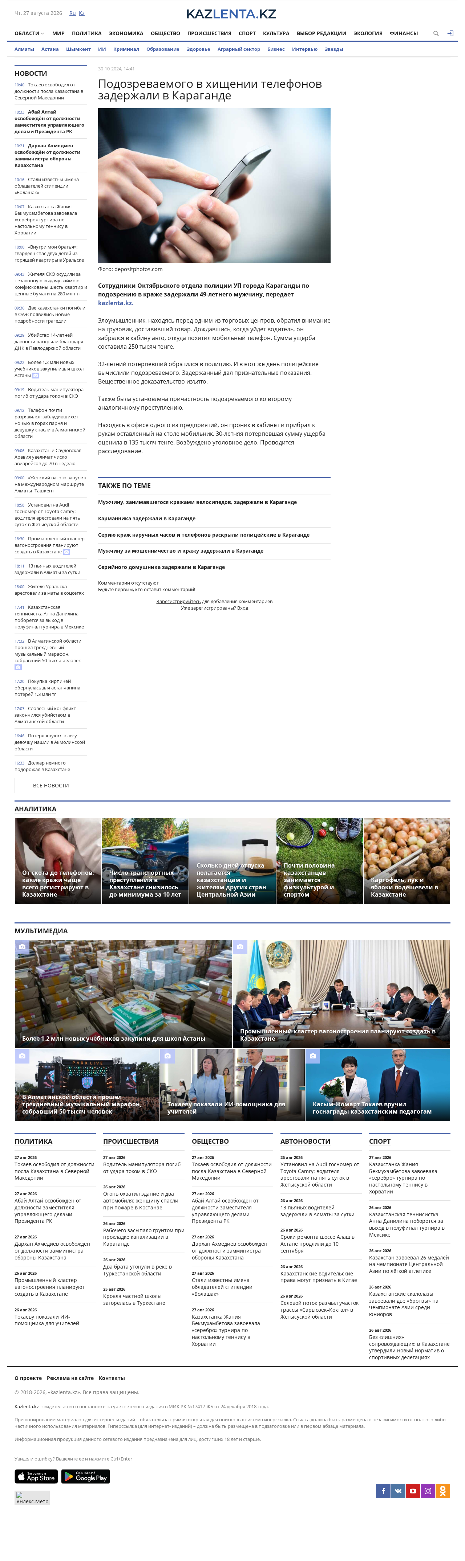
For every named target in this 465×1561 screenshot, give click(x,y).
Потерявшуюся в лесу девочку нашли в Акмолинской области (50, 742)
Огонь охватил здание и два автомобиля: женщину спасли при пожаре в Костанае (140, 1200)
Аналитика (35, 808)
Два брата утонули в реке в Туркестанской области (137, 1270)
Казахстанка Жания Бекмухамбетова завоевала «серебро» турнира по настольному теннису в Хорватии (46, 219)
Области (27, 33)
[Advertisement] (395, 174)
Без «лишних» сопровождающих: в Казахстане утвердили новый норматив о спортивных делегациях (409, 1347)
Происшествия (209, 33)
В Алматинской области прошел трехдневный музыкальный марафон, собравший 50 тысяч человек (48, 651)
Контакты (112, 1377)
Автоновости (305, 1141)
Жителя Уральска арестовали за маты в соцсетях (49, 589)
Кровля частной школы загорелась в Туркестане (134, 1299)
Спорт (247, 33)
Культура (276, 33)
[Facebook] (383, 1491)
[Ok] (443, 1491)
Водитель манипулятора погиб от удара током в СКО (49, 392)
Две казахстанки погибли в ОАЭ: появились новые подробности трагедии (50, 314)
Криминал (126, 49)
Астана (50, 49)
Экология (368, 33)
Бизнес (276, 49)
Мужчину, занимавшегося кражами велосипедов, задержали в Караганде (197, 502)
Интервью (305, 49)
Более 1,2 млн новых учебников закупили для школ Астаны (49, 368)
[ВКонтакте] (398, 1491)
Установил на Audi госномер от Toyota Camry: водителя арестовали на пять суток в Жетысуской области (47, 514)
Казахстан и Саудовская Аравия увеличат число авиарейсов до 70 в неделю (48, 457)
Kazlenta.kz (27, 1406)
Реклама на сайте (70, 1377)
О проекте (28, 1377)
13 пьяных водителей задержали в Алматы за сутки (47, 568)
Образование (162, 49)
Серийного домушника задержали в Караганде (161, 567)
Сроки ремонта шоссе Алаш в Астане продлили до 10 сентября (317, 1243)
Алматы (24, 49)
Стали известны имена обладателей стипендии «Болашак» (47, 186)
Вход (242, 608)
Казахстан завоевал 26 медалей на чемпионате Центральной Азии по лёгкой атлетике (409, 1264)
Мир (58, 33)
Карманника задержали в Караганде (146, 518)
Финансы (404, 33)
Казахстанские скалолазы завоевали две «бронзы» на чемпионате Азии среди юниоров (403, 1304)
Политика (87, 33)
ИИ (102, 49)
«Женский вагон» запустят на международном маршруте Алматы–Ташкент (51, 484)
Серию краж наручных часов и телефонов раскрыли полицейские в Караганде (204, 534)
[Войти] (450, 33)
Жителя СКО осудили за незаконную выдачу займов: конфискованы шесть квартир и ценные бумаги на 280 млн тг (51, 284)
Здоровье (198, 49)
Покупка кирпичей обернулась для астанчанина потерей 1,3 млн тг (47, 687)
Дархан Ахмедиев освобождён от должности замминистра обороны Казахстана (47, 155)
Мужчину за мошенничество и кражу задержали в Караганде (180, 550)
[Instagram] (428, 1491)
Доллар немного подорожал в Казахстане (42, 766)
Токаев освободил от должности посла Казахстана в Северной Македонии (49, 91)
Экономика (126, 33)
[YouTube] (413, 1491)
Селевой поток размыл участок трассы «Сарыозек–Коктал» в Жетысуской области (319, 1309)
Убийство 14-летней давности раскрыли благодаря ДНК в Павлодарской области (49, 341)
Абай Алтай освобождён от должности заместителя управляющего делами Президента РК (49, 121)
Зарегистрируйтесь (179, 601)
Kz (82, 12)
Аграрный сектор (239, 49)
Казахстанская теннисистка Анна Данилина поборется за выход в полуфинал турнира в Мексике (49, 617)
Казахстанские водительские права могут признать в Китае (318, 1277)
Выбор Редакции (322, 33)
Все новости (51, 785)
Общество (165, 33)
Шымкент (78, 49)
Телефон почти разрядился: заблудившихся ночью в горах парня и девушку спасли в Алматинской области (50, 423)
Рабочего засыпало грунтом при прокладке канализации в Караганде (144, 1237)
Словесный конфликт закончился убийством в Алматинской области (45, 715)
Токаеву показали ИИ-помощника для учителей (47, 1320)
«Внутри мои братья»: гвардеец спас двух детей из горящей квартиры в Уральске (49, 253)
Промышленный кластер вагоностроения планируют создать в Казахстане (50, 545)
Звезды (334, 49)
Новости (31, 73)
